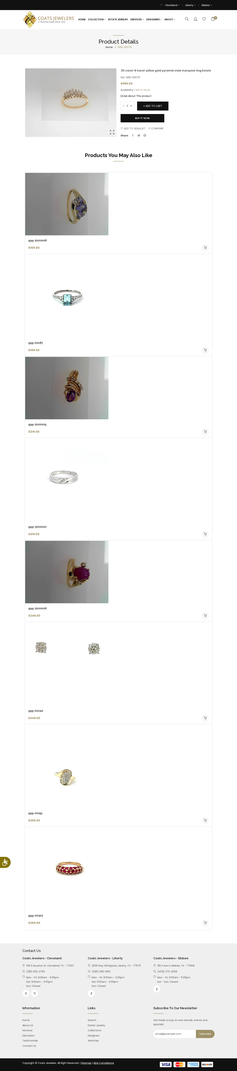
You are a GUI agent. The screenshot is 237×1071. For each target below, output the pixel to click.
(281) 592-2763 (35, 971)
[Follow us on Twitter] (139, 135)
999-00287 (35, 343)
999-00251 (35, 813)
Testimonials (30, 1040)
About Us (27, 1025)
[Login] (195, 19)
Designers (153, 19)
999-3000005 (37, 424)
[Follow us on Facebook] (132, 135)
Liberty (189, 5)
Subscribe (205, 1034)
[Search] (187, 19)
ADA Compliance (104, 1063)
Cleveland (171, 5)
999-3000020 (37, 526)
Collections (94, 1030)
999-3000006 (37, 608)
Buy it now (142, 118)
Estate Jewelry (118, 19)
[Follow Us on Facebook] (25, 993)
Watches (93, 1040)
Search (92, 1020)
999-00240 (35, 710)
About (168, 19)
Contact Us (29, 1046)
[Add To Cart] (205, 247)
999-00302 (35, 915)
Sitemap (86, 1063)
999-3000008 (37, 240)
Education (28, 1035)
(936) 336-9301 (100, 971)
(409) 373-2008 (167, 971)
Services (136, 19)
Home (82, 19)
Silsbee (205, 5)
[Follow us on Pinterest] (145, 135)
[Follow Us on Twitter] (34, 993)
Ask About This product (137, 96)
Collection (96, 19)
